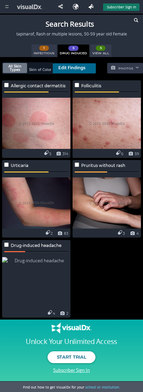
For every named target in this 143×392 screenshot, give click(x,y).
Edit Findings (71, 67)
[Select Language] (77, 7)
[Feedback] (92, 7)
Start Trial (71, 357)
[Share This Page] (62, 7)
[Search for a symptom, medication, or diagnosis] (135, 21)
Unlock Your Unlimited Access (71, 341)
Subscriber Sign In (121, 7)
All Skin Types (15, 68)
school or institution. (102, 387)
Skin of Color (40, 70)
